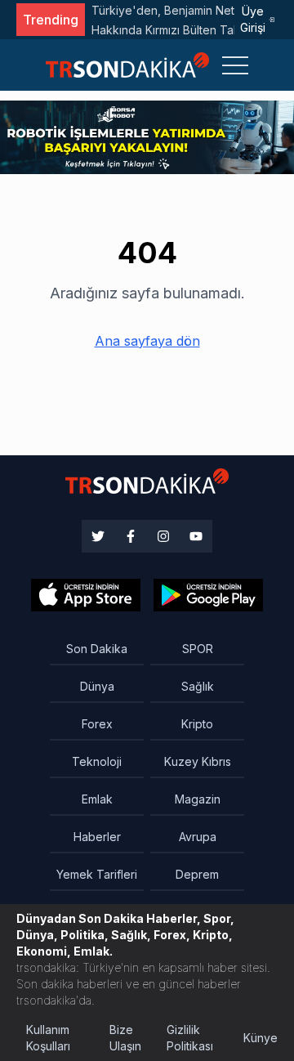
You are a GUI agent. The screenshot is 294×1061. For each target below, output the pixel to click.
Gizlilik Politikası (190, 1038)
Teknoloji (97, 761)
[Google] (85, 595)
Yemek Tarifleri (96, 874)
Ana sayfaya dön (147, 341)
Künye (260, 1038)
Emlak (97, 799)
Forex (97, 724)
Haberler (97, 837)
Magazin (197, 799)
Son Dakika (96, 649)
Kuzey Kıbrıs (197, 761)
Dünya (97, 686)
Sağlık (197, 686)
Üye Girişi (252, 19)
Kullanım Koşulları (48, 1038)
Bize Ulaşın (125, 1038)
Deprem (197, 874)
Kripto (197, 724)
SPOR (197, 649)
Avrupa (197, 837)
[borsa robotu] (147, 136)
